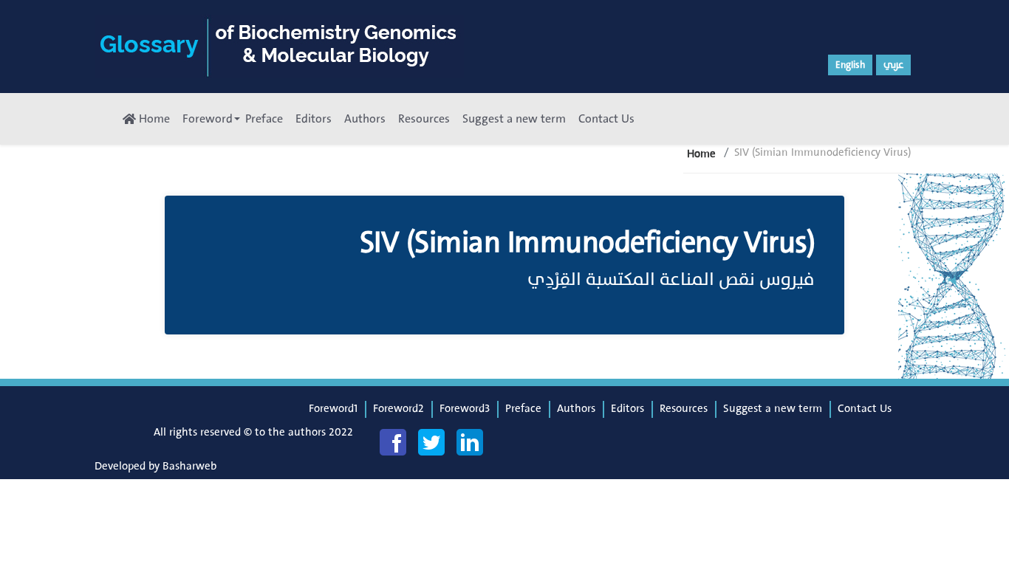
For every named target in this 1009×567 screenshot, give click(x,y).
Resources (424, 118)
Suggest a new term (514, 118)
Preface (264, 118)
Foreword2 (398, 408)
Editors (313, 118)
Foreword (207, 118)
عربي (893, 65)
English (850, 65)
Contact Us (606, 118)
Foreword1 (333, 408)
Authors (365, 118)
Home (153, 118)
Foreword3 (464, 408)
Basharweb (189, 466)
